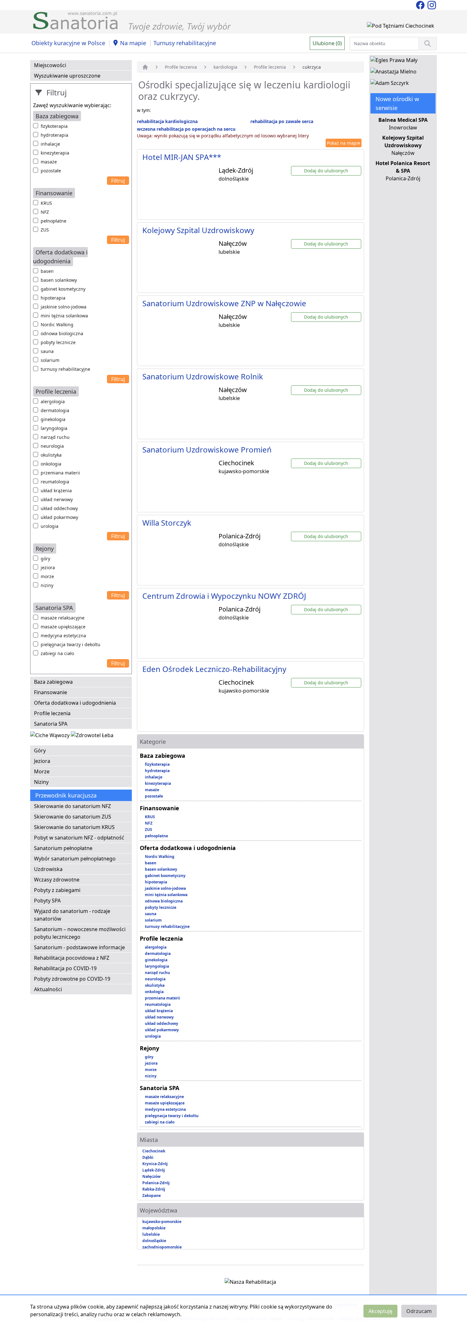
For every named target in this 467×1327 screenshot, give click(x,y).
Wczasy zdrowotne (56, 879)
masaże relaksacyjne (63, 618)
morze (47, 576)
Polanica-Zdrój (156, 1182)
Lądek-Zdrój (153, 1170)
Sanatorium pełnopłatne (63, 848)
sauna (47, 351)
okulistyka (51, 455)
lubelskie (151, 1234)
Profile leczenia (52, 713)
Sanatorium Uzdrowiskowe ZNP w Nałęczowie (224, 303)
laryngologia (54, 428)
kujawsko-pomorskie (161, 1221)
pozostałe (51, 171)
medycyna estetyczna (63, 635)
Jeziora (42, 760)
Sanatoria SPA (50, 723)
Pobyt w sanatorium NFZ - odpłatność (79, 837)
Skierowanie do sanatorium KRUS (74, 827)
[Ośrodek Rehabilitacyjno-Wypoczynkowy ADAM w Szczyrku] (389, 84)
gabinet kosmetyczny (63, 289)
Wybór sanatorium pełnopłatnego (75, 858)
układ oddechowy (59, 508)
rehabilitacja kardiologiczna (167, 121)
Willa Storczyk (166, 522)
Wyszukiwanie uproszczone (67, 75)
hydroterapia (54, 135)
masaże (49, 162)
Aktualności (48, 989)
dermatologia (55, 410)
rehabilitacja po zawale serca (281, 121)
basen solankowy (59, 280)
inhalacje (50, 144)
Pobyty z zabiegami (57, 890)
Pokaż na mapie (343, 143)
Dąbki (147, 1157)
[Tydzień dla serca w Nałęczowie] (50, 736)
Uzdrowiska (48, 869)
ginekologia (53, 419)
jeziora (48, 567)
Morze (42, 771)
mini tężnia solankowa (64, 316)
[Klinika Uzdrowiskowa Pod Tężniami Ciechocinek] (400, 27)
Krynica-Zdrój (155, 1163)
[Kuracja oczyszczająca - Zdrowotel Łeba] (92, 736)
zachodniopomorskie (162, 1247)
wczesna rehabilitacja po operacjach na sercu (186, 129)
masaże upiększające (63, 627)
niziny (47, 585)
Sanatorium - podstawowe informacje (79, 947)
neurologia (52, 446)
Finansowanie (50, 692)
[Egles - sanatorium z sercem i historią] (393, 61)
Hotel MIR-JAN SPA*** (181, 157)
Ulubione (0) (327, 43)
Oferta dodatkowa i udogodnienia (75, 702)
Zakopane (151, 1195)
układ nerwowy (57, 499)
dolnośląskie (154, 1240)
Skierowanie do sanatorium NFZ (72, 806)
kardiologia (225, 67)
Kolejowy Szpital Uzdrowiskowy (198, 230)
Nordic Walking (57, 324)
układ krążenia (56, 490)
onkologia (51, 464)
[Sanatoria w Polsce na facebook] (421, 4)
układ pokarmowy (59, 517)
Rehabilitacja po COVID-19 (65, 968)
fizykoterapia (54, 126)
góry (45, 559)
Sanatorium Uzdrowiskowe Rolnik (202, 376)
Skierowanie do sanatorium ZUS (72, 816)
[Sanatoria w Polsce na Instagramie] (432, 4)
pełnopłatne (53, 221)
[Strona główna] (145, 67)
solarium (50, 360)
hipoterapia (53, 298)
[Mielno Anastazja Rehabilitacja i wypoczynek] (393, 72)
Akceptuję (380, 1311)
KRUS (46, 203)
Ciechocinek (153, 1151)
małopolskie (154, 1228)
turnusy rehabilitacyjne (65, 369)
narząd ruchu (55, 437)
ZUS (45, 230)
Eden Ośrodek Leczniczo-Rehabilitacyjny (214, 669)
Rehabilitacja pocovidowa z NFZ (71, 957)
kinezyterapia (55, 153)
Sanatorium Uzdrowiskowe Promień (207, 449)
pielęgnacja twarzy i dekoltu (70, 644)
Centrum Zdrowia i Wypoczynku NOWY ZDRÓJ (224, 596)
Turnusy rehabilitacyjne (184, 43)
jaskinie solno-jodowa (63, 307)
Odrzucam (419, 1311)
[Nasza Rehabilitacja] (250, 1283)
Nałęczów (151, 1176)
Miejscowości (50, 65)
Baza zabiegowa (53, 681)
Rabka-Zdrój (153, 1189)
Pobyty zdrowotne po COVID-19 (72, 978)
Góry (40, 750)
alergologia (53, 401)
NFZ (45, 212)
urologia (49, 526)
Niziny (41, 781)
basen (47, 271)
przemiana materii (60, 473)
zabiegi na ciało (57, 653)
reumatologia (55, 482)
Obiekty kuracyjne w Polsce (68, 43)
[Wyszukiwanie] (427, 43)
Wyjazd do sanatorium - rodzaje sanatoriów (72, 915)
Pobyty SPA (47, 900)
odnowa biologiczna (62, 333)
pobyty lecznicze (58, 342)
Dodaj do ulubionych (326, 171)
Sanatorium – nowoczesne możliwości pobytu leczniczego (79, 933)
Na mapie (133, 43)
